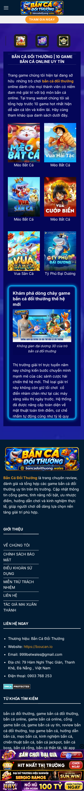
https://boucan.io (38, 646)
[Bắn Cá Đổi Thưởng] (42, 7)
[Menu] (6, 7)
